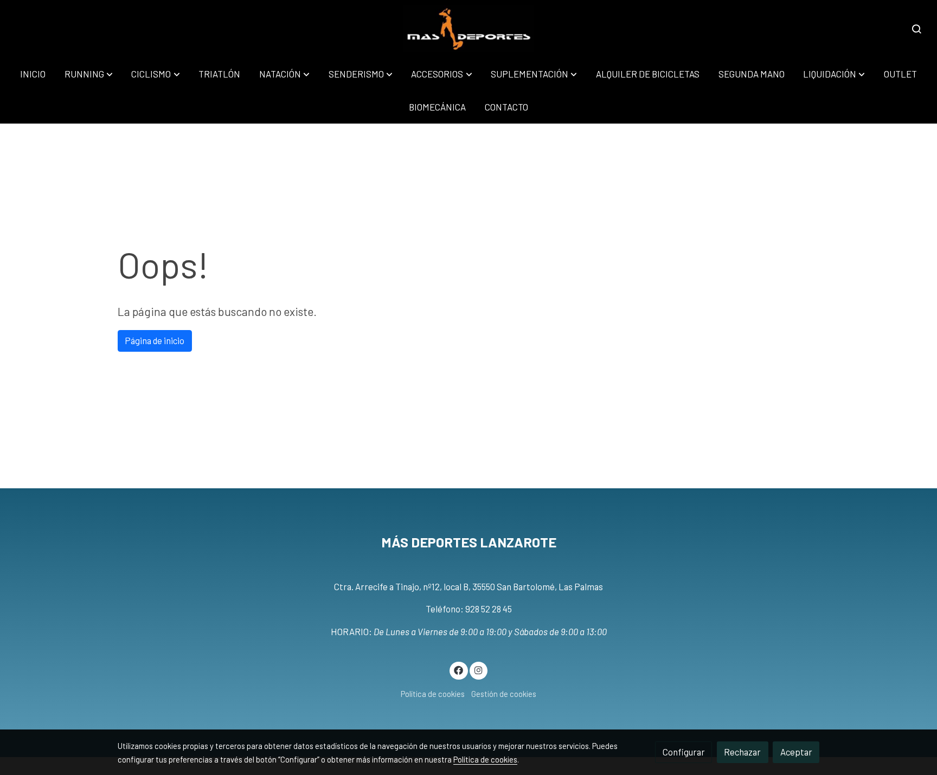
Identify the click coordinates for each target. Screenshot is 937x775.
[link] (468, 28)
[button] (88, 74)
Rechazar (742, 751)
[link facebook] (459, 669)
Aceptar (796, 751)
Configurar (684, 751)
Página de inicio (154, 340)
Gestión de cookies (503, 694)
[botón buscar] (916, 28)
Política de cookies (433, 694)
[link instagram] (478, 669)
